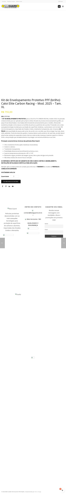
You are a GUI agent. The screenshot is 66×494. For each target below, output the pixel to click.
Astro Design (38, 491)
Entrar (61, 1)
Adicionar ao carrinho (11, 181)
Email (46, 229)
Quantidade (5, 176)
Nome (46, 223)
